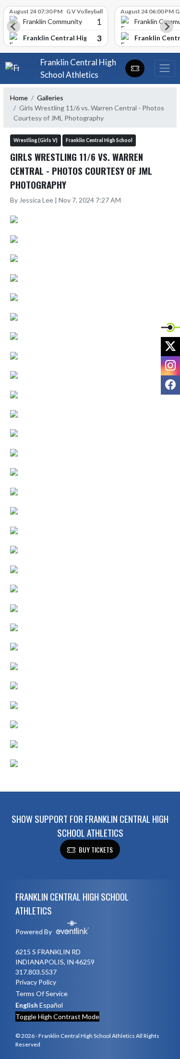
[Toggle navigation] (165, 68)
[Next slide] (166, 26)
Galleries (50, 98)
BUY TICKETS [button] (96, 849)
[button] (134, 69)
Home (19, 98)
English (26, 1005)
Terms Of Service (41, 993)
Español (51, 1005)
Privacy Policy (35, 982)
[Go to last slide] (13, 26)
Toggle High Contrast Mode (57, 1016)
